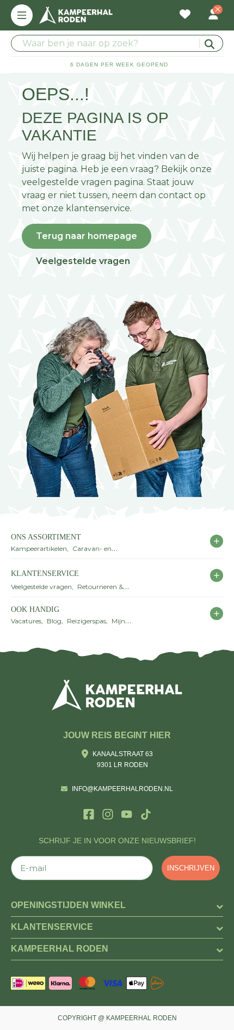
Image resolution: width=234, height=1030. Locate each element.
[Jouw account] (213, 15)
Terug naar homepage (86, 236)
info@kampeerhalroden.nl (122, 789)
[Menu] (22, 15)
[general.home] (117, 694)
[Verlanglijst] (185, 15)
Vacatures (26, 621)
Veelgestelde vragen (83, 261)
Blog (54, 621)
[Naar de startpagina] (76, 15)
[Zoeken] (211, 43)
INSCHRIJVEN (190, 868)
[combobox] (117, 43)
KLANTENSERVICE (45, 573)
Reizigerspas (86, 621)
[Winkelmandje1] (199, 8)
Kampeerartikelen (39, 548)
